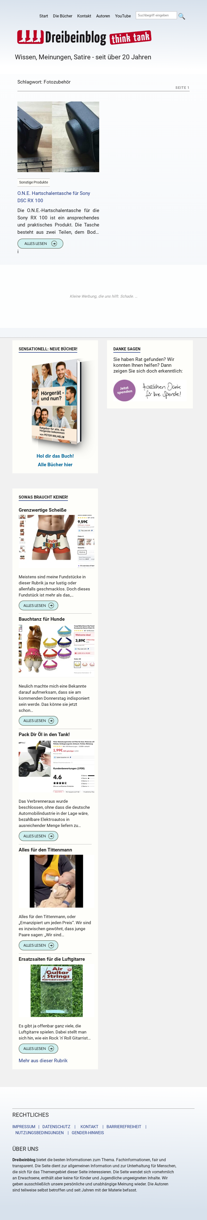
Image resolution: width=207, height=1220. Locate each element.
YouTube (123, 16)
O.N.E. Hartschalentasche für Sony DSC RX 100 (53, 196)
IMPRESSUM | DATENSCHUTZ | (44, 1126)
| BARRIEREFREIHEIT (120, 1126)
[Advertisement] (103, 296)
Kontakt (84, 16)
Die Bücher (62, 16)
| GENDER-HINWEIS (84, 1132)
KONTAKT (88, 1126)
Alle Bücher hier (55, 465)
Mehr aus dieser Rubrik (43, 1060)
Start (43, 16)
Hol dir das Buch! (55, 456)
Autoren (103, 16)
